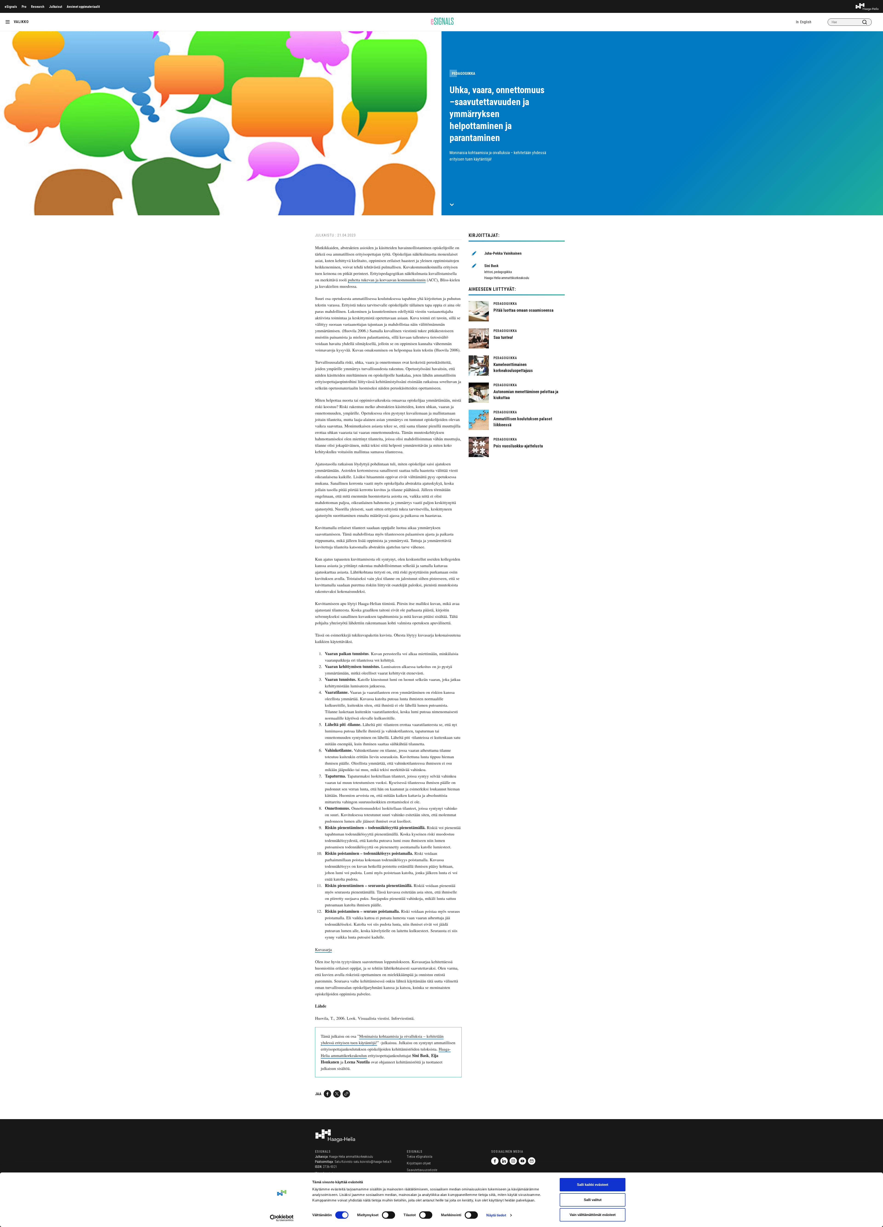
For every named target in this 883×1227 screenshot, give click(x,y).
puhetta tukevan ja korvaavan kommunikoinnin (387, 279)
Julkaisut (55, 7)
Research (37, 7)
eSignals (11, 7)
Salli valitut (593, 1200)
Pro (24, 7)
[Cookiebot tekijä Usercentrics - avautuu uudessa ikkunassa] (282, 1218)
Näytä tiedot (496, 1215)
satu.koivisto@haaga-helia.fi (372, 1162)
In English (803, 22)
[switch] (388, 1215)
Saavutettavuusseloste (422, 1170)
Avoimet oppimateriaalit (83, 7)
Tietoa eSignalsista (419, 1156)
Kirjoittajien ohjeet (419, 1163)
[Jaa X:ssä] (337, 1093)
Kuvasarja (323, 949)
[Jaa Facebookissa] (327, 1093)
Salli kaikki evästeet (592, 1185)
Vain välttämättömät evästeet (593, 1215)
